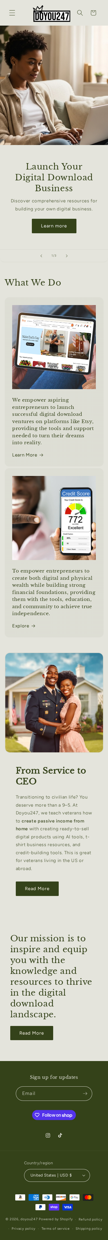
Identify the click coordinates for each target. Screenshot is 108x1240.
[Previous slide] (41, 256)
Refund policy (90, 1219)
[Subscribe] (85, 1093)
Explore (20, 625)
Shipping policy (89, 1229)
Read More (37, 888)
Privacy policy (23, 1229)
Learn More (24, 455)
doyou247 (29, 1219)
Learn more (54, 226)
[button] (12, 12)
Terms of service (56, 1229)
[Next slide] (67, 256)
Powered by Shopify (56, 1219)
